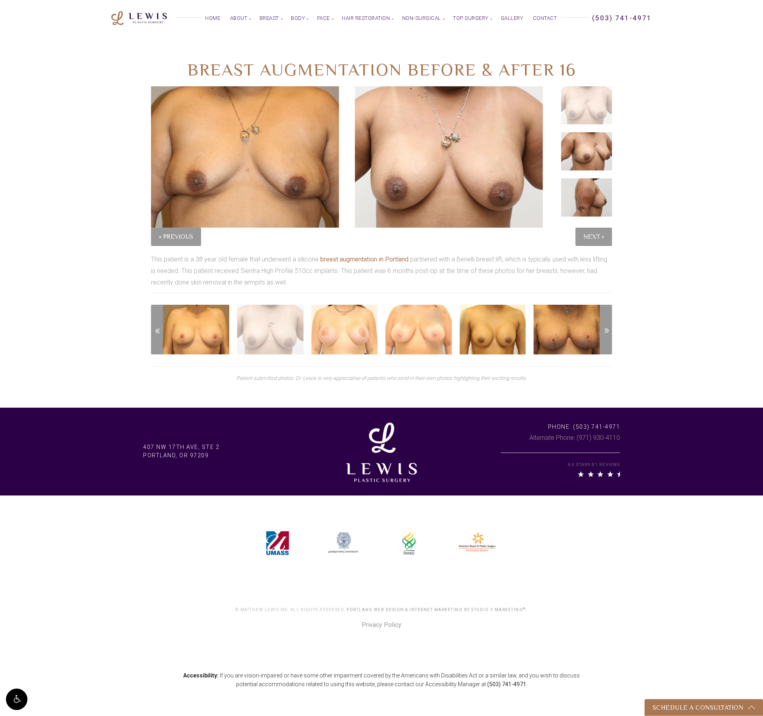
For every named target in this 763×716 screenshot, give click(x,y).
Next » (593, 236)
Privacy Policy (381, 625)
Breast (269, 18)
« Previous (176, 236)
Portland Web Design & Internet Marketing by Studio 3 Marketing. (437, 610)
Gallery (512, 18)
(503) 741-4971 (506, 684)
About (239, 18)
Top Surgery (470, 18)
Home (212, 18)
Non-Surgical (421, 18)
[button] (16, 699)
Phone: (584, 427)
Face (323, 18)
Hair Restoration (366, 18)
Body (298, 18)
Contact (545, 18)
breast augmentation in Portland (364, 259)
